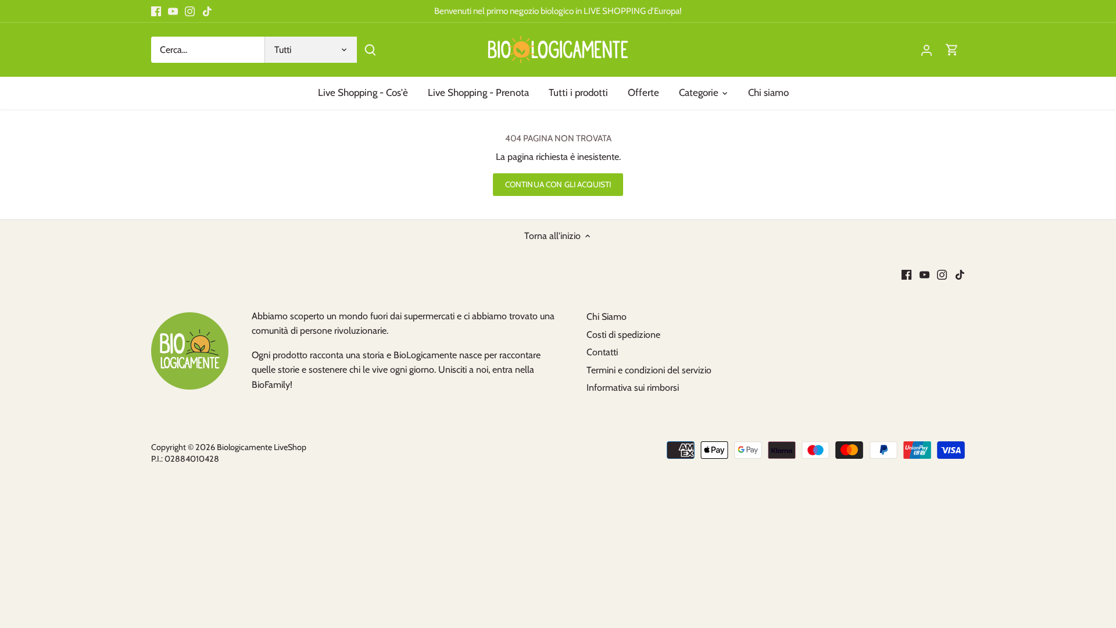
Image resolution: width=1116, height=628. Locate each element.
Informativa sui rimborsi (632, 387)
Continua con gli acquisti (558, 184)
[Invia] (370, 50)
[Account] (926, 50)
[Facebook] (156, 11)
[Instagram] (190, 11)
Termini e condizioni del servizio (648, 370)
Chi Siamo (606, 316)
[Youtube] (173, 11)
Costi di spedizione (623, 334)
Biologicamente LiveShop (261, 447)
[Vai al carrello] (952, 50)
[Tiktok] (207, 11)
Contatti (602, 352)
